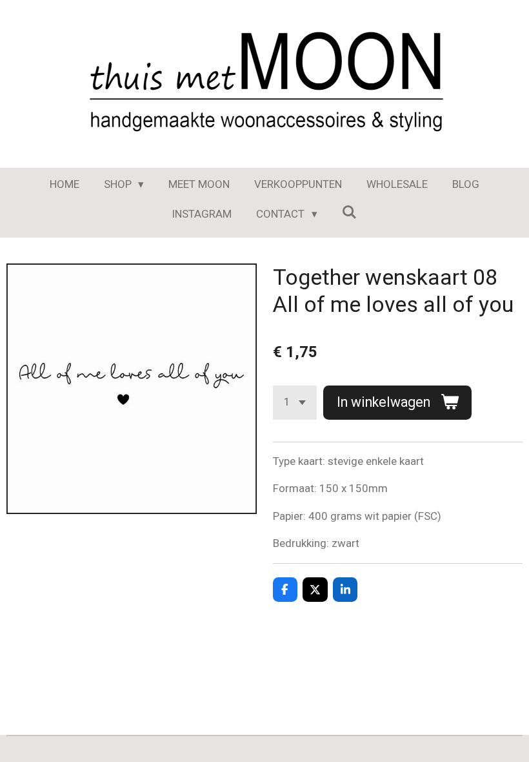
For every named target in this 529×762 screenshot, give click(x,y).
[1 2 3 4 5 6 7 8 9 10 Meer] (295, 403)
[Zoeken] (349, 212)
